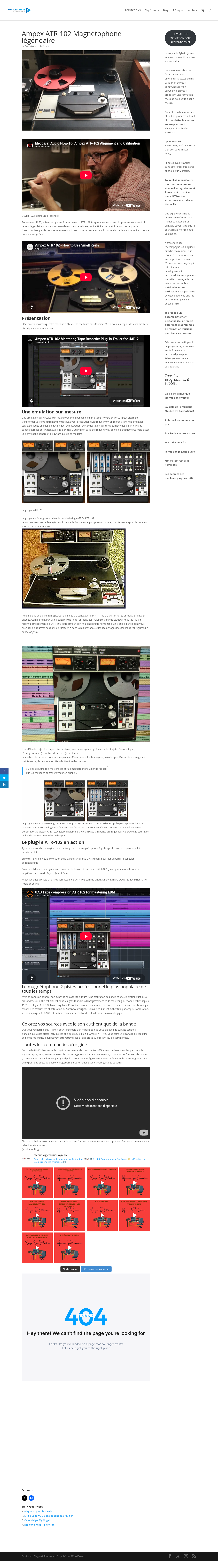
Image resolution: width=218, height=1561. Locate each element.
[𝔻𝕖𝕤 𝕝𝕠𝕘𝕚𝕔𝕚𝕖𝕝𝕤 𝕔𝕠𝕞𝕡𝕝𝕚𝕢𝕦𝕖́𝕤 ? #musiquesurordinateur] (134, 1182)
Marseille (184, 170)
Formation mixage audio (180, 451)
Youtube (193, 10)
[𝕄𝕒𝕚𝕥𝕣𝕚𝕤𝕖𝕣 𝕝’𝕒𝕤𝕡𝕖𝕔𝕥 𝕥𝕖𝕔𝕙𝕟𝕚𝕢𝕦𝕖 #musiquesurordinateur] (134, 1215)
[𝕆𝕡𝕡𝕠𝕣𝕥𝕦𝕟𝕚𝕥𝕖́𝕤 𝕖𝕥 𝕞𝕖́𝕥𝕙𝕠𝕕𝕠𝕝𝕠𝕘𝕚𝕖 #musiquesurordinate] (37, 1247)
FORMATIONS (133, 10)
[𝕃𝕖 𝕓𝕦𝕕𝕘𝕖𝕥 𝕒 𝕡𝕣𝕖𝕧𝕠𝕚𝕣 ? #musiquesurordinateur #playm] (69, 1215)
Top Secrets (152, 10)
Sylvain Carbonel (31, 46)
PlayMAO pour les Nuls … (39, 1511)
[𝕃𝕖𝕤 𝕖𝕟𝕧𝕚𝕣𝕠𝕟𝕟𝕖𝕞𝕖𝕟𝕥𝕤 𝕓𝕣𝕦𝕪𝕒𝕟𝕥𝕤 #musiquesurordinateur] (37, 1182)
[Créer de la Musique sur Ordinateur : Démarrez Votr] (69, 1247)
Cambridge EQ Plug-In (37, 1520)
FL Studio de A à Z (175, 442)
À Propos (178, 10)
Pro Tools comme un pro (180, 433)
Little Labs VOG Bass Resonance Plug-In (48, 1515)
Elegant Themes (44, 1556)
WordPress (77, 1556)
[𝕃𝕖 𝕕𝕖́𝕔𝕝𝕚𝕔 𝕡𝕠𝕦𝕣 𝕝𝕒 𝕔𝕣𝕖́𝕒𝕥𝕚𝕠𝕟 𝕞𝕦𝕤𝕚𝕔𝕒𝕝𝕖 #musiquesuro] (102, 1215)
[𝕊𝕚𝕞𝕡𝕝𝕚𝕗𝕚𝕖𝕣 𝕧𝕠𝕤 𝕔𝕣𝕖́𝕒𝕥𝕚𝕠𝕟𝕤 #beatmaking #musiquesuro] (37, 1215)
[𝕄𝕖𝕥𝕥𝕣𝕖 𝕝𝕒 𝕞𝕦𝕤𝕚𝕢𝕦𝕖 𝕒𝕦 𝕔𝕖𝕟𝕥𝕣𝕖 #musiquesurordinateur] (69, 1182)
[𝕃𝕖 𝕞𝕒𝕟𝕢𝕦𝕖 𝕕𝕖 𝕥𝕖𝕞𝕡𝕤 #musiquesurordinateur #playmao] (102, 1182)
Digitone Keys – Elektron (39, 1524)
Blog (165, 10)
